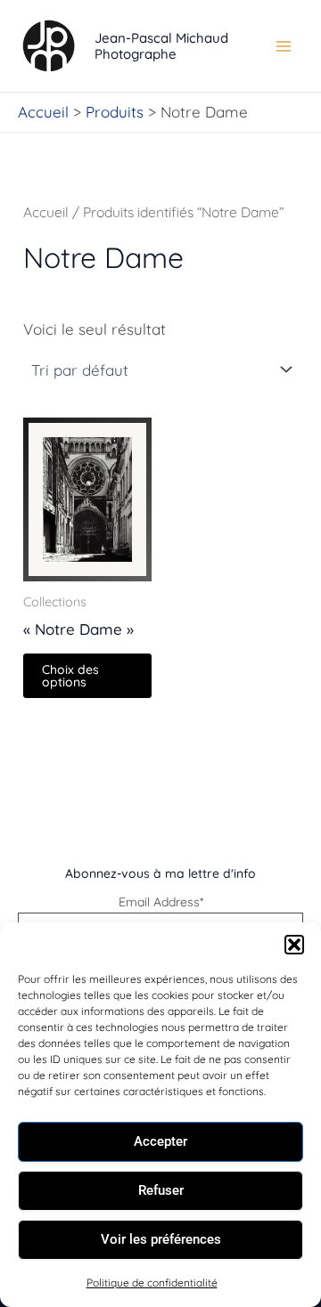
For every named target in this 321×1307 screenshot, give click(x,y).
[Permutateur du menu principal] (283, 46)
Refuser (161, 1190)
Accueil (46, 212)
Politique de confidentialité (152, 1282)
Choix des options (70, 676)
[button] (294, 945)
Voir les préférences (161, 1239)
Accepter (160, 1141)
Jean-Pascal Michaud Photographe (161, 45)
